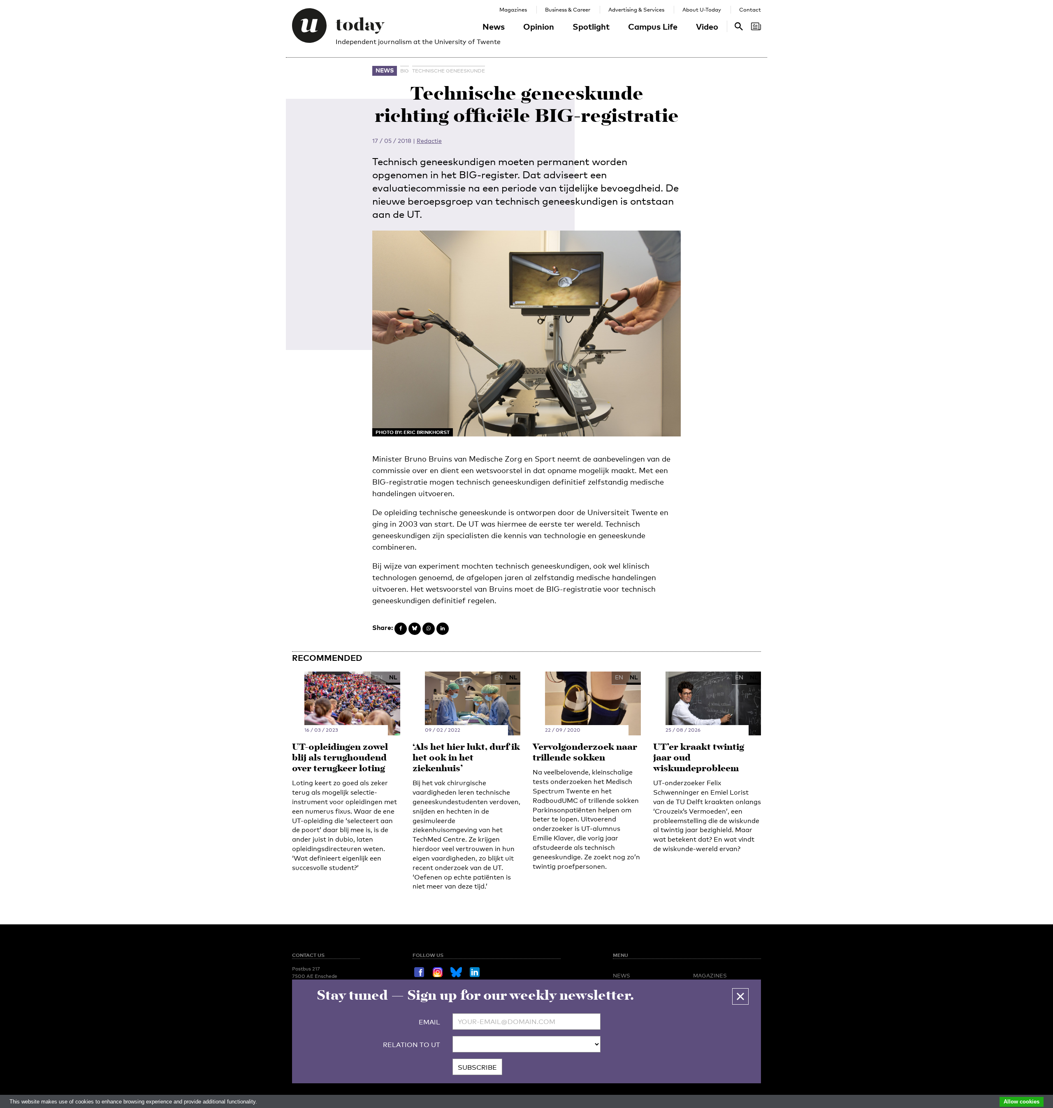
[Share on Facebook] (400, 629)
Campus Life (652, 26)
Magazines (513, 9)
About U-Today (701, 9)
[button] (740, 996)
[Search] (756, 26)
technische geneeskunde (448, 71)
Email (429, 1022)
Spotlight (591, 26)
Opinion (538, 26)
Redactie (429, 140)
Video (707, 26)
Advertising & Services (636, 9)
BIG (404, 71)
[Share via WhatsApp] (428, 629)
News (493, 26)
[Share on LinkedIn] (442, 629)
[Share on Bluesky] (414, 629)
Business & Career (567, 9)
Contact (750, 9)
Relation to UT (411, 1045)
